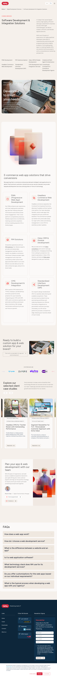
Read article (23, 445)
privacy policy (44, 654)
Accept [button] (39, 674)
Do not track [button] (46, 673)
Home (3, 618)
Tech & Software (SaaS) (26, 421)
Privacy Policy (9, 666)
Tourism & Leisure (25, 415)
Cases (3, 621)
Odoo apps (47, 257)
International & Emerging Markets (29, 418)
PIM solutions (9, 247)
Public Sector (49, 415)
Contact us (10, 501)
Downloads (5, 625)
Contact (4, 628)
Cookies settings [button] (33, 673)
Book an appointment (13, 497)
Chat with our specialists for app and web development (14, 354)
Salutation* (39, 632)
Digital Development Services (14, 9)
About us (4, 632)
